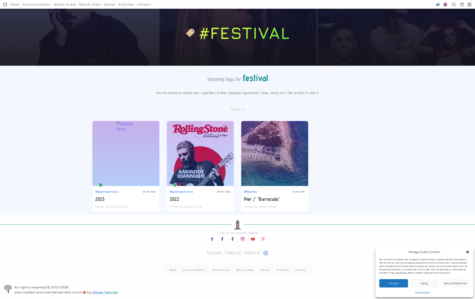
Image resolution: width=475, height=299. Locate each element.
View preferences (454, 283)
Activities (126, 4)
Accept (394, 283)
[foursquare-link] (263, 240)
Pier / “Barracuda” (262, 199)
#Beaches (250, 191)
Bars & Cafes (90, 4)
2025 (100, 199)
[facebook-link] (212, 240)
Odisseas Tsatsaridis (105, 292)
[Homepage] (5, 4)
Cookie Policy (422, 292)
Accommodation (36, 4)
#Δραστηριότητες (107, 191)
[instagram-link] (243, 240)
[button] (467, 252)
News (14, 4)
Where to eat (65, 4)
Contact (144, 4)
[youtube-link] (253, 240)
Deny (424, 283)
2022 (174, 199)
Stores (109, 4)
